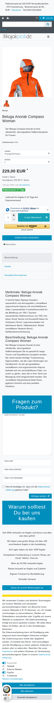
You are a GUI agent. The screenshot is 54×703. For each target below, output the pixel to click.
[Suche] (48, 24)
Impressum (7, 651)
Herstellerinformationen (15, 275)
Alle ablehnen (27, 691)
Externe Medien (14, 669)
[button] (27, 227)
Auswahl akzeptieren (27, 697)
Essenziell (11, 663)
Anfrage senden (38, 496)
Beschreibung (11, 257)
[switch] (6, 698)
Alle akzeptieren (27, 685)
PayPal (10, 672)
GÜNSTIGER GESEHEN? (27, 237)
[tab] (27, 257)
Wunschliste (10, 244)
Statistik (10, 666)
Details (7, 266)
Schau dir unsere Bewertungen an (27, 587)
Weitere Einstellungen (12, 679)
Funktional (12, 675)
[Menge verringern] (14, 219)
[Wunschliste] (37, 18)
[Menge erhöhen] (14, 215)
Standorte (16, 10)
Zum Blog (3, 30)
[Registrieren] (8, 18)
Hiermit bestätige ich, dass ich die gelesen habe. (28, 488)
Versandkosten (24, 185)
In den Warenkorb (32, 217)
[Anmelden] (3, 18)
